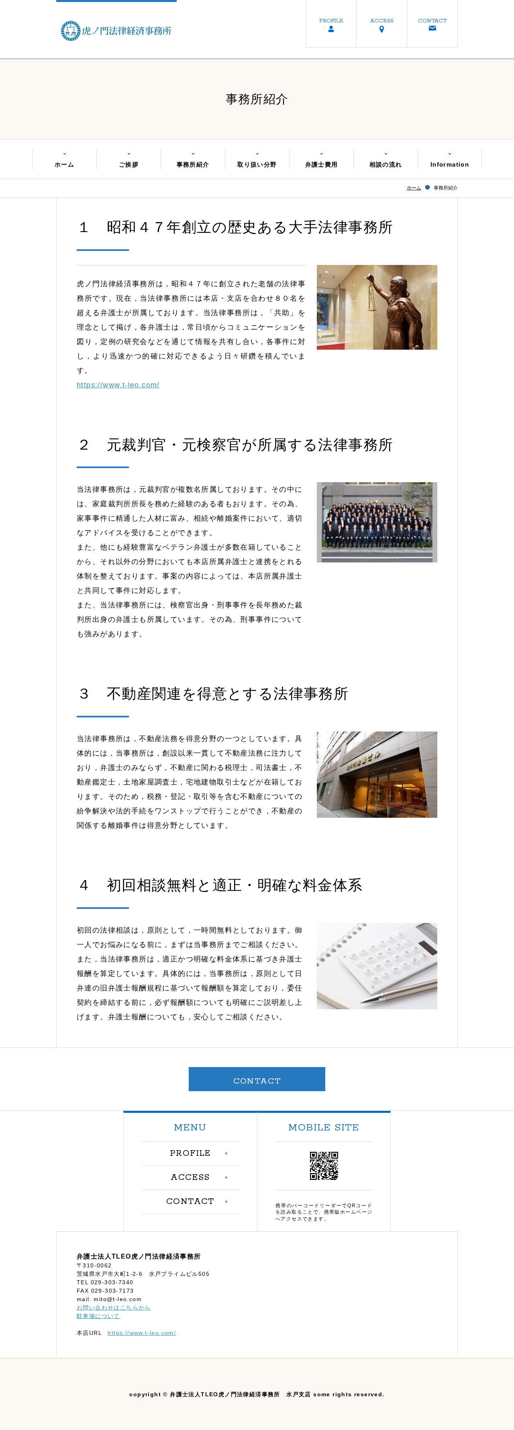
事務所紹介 (193, 164)
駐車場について (98, 1316)
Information (449, 164)
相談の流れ (385, 164)
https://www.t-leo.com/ (118, 385)
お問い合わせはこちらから (114, 1307)
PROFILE (331, 20)
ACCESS (382, 20)
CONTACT (432, 20)
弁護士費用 (321, 164)
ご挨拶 (129, 164)
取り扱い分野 (257, 164)
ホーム (64, 164)
